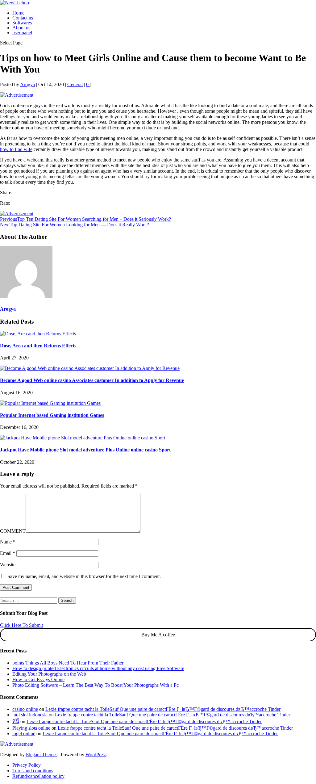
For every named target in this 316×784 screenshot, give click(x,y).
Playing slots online (31, 728)
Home (18, 12)
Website (7, 564)
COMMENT (13, 531)
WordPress (95, 754)
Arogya (27, 84)
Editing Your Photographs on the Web (49, 674)
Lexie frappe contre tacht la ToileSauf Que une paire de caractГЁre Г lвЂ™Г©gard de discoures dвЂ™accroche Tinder (163, 709)
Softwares (22, 22)
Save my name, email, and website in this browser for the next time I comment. (84, 576)
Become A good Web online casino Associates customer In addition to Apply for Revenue (92, 380)
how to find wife (16, 149)
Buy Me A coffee (158, 634)
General (75, 84)
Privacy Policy (26, 765)
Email (7, 553)
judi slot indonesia (30, 714)
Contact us (22, 17)
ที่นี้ (15, 721)
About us (21, 27)
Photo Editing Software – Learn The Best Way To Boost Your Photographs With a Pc (95, 685)
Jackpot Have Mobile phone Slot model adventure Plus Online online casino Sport (85, 449)
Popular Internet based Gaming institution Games (52, 415)
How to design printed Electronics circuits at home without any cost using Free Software (98, 668)
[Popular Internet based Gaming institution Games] (50, 403)
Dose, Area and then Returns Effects (38, 345)
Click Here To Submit (21, 625)
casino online (25, 709)
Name (7, 541)
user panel (22, 32)
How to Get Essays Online (38, 679)
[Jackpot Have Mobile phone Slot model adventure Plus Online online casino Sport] (82, 437)
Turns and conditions (32, 770)
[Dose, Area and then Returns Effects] (38, 333)
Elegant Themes (41, 754)
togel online (23, 733)
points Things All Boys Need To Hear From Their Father (67, 662)
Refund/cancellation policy (38, 776)
